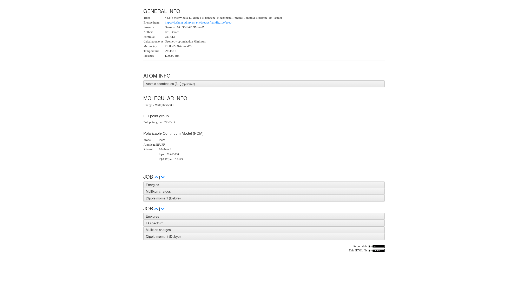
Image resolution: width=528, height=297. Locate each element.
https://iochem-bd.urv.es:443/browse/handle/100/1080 (198, 22)
